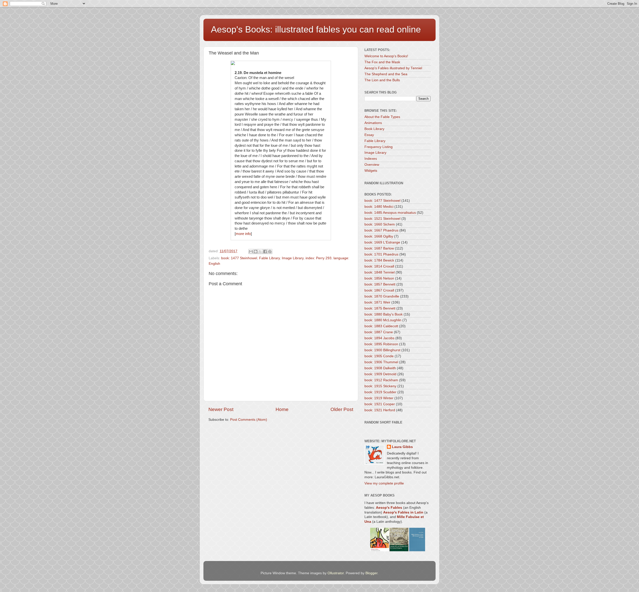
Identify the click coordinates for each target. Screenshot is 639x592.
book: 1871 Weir (377, 302)
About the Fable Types (382, 117)
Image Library (293, 258)
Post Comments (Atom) (248, 420)
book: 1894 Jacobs (379, 338)
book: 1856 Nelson (379, 278)
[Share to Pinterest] (269, 251)
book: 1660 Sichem (379, 224)
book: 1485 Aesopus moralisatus (390, 212)
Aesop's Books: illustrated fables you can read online (316, 29)
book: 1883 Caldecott (381, 326)
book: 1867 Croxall (379, 290)
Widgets (370, 170)
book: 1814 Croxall (379, 266)
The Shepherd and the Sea (385, 74)
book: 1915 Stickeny (380, 386)
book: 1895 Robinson (381, 344)
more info (243, 234)
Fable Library (269, 258)
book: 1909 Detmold (380, 374)
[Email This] (250, 251)
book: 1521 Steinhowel (382, 218)
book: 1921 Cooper (379, 404)
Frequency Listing (378, 147)
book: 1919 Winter (378, 398)
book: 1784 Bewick (379, 260)
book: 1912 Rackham (381, 380)
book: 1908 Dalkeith (380, 368)
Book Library (374, 129)
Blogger (371, 573)
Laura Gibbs (402, 447)
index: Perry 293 (318, 258)
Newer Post (220, 409)
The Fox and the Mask (382, 62)
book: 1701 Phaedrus (381, 254)
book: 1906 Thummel (381, 362)
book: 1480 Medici (378, 206)
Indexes (370, 158)
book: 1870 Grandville (381, 296)
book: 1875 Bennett (379, 308)
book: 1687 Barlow (379, 248)
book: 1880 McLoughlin (382, 320)
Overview (371, 164)
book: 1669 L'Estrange (382, 242)
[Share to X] (260, 251)
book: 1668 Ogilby (378, 236)
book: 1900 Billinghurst (382, 350)
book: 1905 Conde (379, 356)
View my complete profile (384, 483)
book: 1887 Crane (378, 332)
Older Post (341, 409)
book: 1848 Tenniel (379, 272)
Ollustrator (335, 573)
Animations (373, 123)
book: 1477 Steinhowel (239, 258)
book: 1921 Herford (379, 410)
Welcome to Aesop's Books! (386, 56)
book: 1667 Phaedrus (381, 230)
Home (282, 409)
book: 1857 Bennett (379, 284)
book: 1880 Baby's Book (383, 314)
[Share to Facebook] (265, 251)
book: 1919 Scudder (380, 392)
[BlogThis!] (255, 251)
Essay (369, 135)
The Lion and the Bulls (382, 80)
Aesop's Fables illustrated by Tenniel (393, 68)
